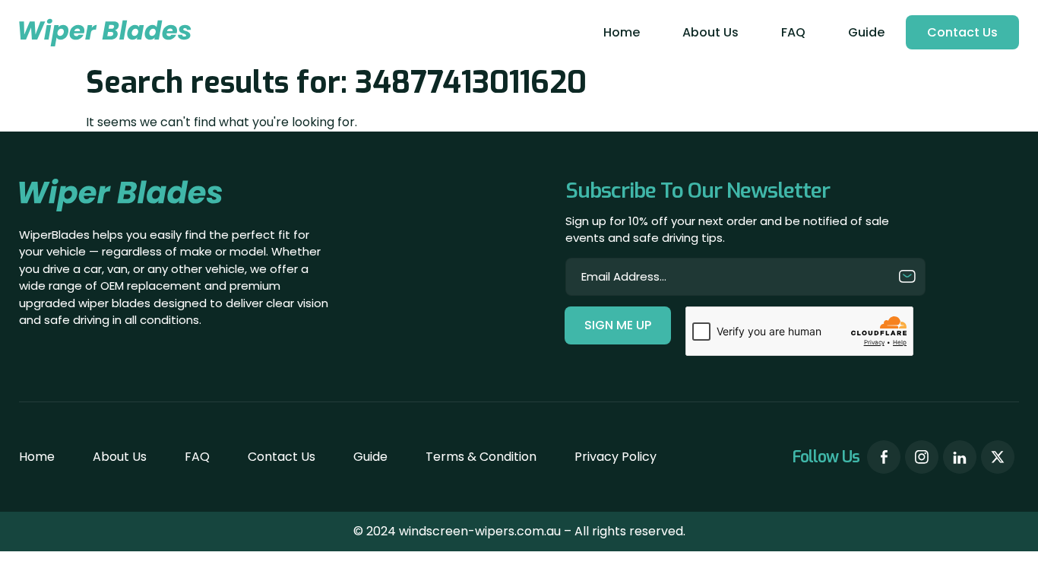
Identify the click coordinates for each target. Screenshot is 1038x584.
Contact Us (962, 32)
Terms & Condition (481, 456)
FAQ (793, 32)
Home (621, 32)
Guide (866, 32)
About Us (710, 32)
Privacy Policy (615, 456)
